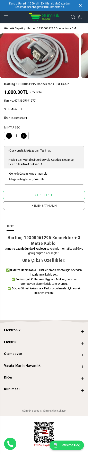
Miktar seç (12, 127)
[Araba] (80, 17)
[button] (6, 17)
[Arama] (73, 17)
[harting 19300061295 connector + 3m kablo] (39, 55)
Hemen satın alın (44, 205)
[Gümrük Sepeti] (44, 17)
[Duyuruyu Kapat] (80, 5)
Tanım (10, 225)
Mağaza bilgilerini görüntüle (26, 179)
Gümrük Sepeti (13, 28)
